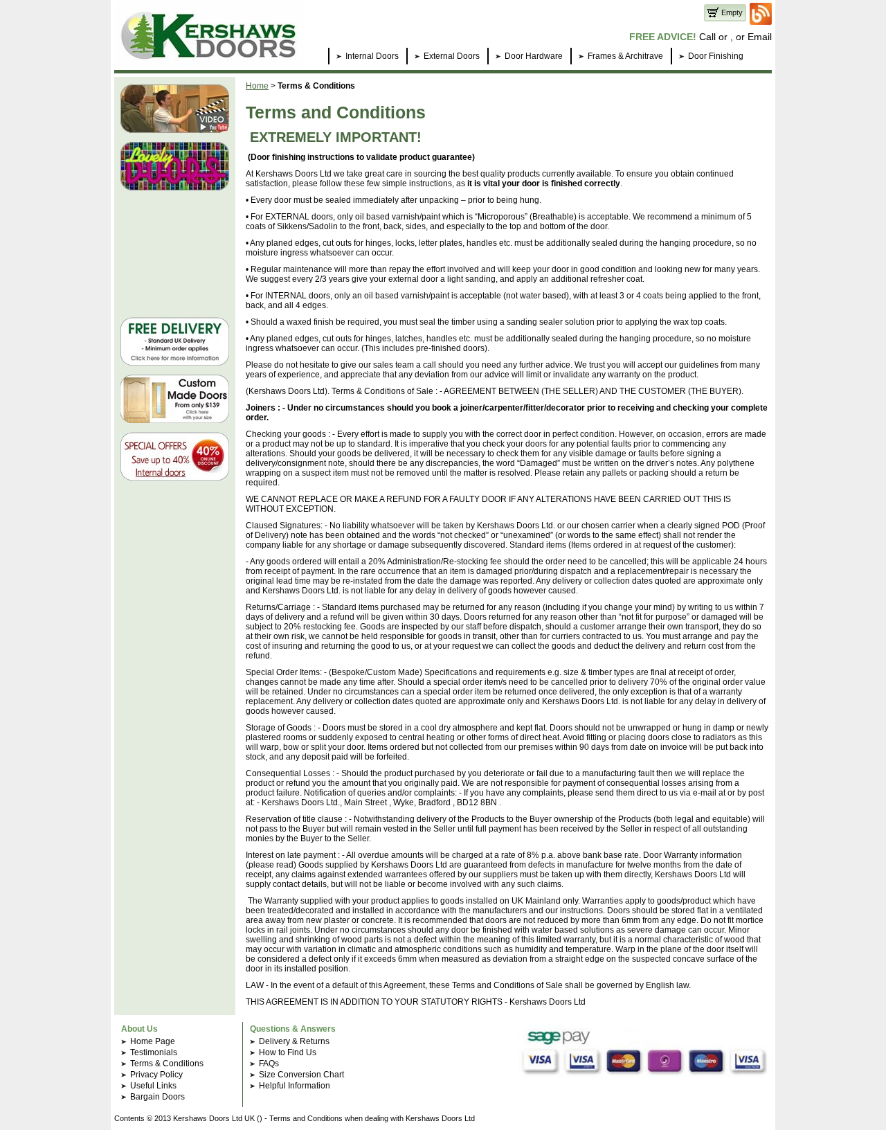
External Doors (452, 56)
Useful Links (153, 1086)
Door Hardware (534, 56)
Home (257, 86)
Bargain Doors (157, 1097)
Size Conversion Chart (301, 1074)
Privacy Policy (156, 1074)
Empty (731, 12)
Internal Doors (372, 56)
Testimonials (153, 1052)
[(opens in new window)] (761, 22)
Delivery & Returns (294, 1041)
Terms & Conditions (167, 1063)
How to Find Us (287, 1052)
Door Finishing (715, 56)
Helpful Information (294, 1086)
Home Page (152, 1041)
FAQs (269, 1063)
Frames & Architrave (625, 56)
